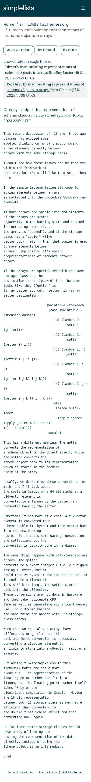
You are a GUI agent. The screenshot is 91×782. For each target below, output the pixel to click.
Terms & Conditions (20, 772)
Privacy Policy (48, 772)
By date (70, 49)
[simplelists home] (18, 8)
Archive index (18, 49)
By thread (46, 49)
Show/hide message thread (28, 61)
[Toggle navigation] (83, 8)
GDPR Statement (73, 772)
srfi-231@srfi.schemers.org (44, 24)
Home (9, 24)
